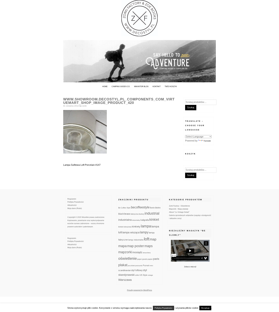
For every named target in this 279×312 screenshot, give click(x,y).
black (121, 214)
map (153, 239)
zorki (84, 106)
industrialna (125, 219)
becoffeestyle (140, 207)
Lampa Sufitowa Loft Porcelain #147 (82, 165)
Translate (207, 141)
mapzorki (125, 252)
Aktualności (72, 205)
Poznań (146, 266)
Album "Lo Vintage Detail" (179, 212)
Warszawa (125, 279)
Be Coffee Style (124, 208)
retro (151, 265)
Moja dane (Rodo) (74, 208)
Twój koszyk (171, 86)
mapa (122, 246)
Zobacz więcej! (190, 267)
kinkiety (136, 226)
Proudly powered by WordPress (139, 290)
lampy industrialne (135, 240)
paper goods (142, 259)
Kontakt (157, 86)
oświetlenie (127, 258)
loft (146, 239)
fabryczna (134, 214)
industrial (152, 213)
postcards (138, 265)
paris (156, 258)
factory (141, 214)
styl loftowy (137, 270)
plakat (122, 265)
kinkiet (154, 219)
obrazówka (147, 253)
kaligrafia (145, 220)
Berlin (152, 208)
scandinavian (124, 270)
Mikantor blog (141, 86)
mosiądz (137, 252)
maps (148, 246)
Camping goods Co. (121, 86)
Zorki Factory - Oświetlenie (179, 206)
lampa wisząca (131, 232)
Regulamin (71, 199)
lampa (146, 226)
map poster (135, 246)
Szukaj (190, 107)
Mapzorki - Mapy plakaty (178, 209)
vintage (150, 275)
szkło (137, 275)
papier (150, 259)
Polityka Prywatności (75, 202)
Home (105, 86)
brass (127, 213)
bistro (157, 208)
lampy (144, 232)
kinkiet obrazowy (125, 227)
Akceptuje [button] (205, 308)
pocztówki (131, 265)
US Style (143, 275)
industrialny (136, 220)
